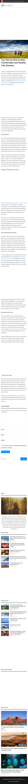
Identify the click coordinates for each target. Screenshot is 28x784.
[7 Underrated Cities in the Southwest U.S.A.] (5, 565)
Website (3, 440)
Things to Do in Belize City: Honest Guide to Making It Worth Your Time (18, 613)
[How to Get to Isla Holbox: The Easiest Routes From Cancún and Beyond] (5, 538)
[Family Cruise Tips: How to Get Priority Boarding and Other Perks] (5, 558)
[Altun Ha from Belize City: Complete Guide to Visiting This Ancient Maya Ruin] (5, 607)
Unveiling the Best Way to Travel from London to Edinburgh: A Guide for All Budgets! (18, 633)
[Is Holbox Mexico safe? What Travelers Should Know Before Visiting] (5, 545)
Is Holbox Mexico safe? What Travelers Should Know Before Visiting (17, 545)
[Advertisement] (14, 23)
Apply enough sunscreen (16, 329)
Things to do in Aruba (15, 625)
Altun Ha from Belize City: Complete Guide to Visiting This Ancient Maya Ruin (18, 606)
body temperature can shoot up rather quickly (15, 203)
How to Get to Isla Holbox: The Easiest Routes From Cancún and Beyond (18, 538)
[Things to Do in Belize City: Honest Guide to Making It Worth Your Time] (5, 613)
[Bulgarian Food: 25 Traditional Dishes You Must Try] (5, 552)
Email (2, 434)
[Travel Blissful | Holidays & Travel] (7, 5)
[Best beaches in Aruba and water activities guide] (5, 620)
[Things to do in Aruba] (5, 627)
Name (3, 429)
